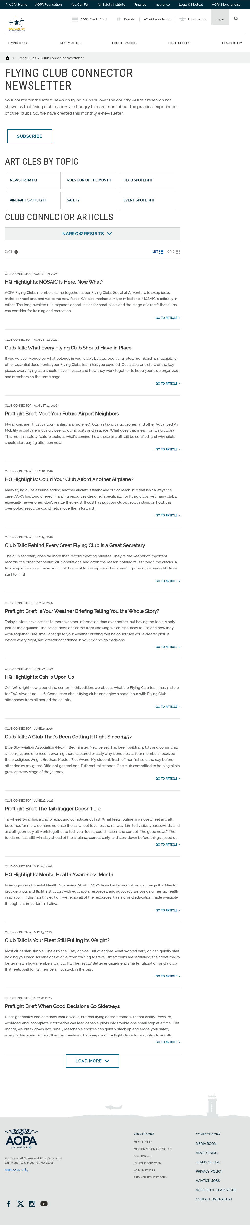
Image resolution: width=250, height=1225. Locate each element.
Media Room (206, 1143)
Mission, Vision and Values (153, 1149)
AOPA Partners (144, 1170)
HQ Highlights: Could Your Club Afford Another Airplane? (69, 479)
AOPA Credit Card (93, 19)
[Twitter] (22, 1204)
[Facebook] (10, 1204)
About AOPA (144, 1134)
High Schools (179, 43)
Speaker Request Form (150, 1177)
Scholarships (197, 19)
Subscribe (29, 136)
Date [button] (8, 251)
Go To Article (166, 317)
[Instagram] (33, 1204)
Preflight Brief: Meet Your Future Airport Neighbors (62, 414)
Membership (143, 1142)
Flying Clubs (18, 43)
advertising (207, 1153)
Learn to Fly (232, 43)
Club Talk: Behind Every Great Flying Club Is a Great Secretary (75, 545)
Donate (129, 19)
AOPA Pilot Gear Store (216, 1190)
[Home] (10, 57)
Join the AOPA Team (148, 1163)
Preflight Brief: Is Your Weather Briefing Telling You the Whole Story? (82, 611)
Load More (89, 1061)
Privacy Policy (209, 1171)
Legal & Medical (191, 4)
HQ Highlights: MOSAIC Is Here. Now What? (54, 282)
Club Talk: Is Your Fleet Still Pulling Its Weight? (57, 940)
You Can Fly (80, 4)
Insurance (162, 4)
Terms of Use (208, 1162)
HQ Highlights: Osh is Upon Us (39, 677)
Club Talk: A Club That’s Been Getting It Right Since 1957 (68, 737)
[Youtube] (44, 1204)
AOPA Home (17, 4)
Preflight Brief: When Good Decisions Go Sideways (62, 1006)
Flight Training (124, 43)
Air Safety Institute (111, 4)
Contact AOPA (208, 1134)
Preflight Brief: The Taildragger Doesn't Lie (53, 809)
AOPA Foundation (48, 4)
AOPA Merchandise (226, 4)
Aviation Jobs (208, 1181)
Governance (143, 1156)
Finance (140, 4)
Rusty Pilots (70, 43)
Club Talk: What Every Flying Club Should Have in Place (68, 348)
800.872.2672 (14, 1170)
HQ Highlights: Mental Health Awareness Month (59, 874)
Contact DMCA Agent (214, 1199)
